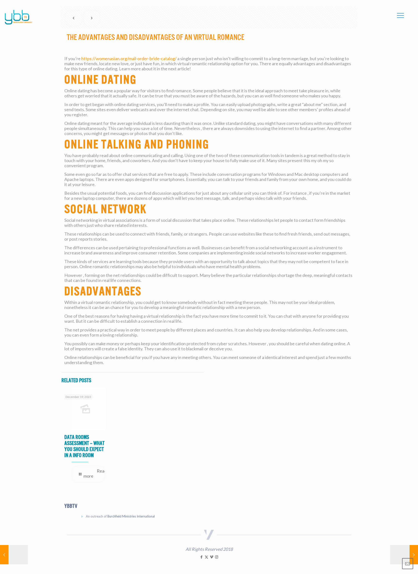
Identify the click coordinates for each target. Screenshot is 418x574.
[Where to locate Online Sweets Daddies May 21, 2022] (404, 554)
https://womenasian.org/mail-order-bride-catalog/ (129, 58)
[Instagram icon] (216, 557)
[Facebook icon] (201, 557)
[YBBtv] (18, 17)
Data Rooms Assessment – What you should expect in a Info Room (84, 446)
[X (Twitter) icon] (206, 557)
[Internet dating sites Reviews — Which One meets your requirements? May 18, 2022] (14, 554)
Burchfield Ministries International (131, 516)
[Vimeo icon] (211, 557)
